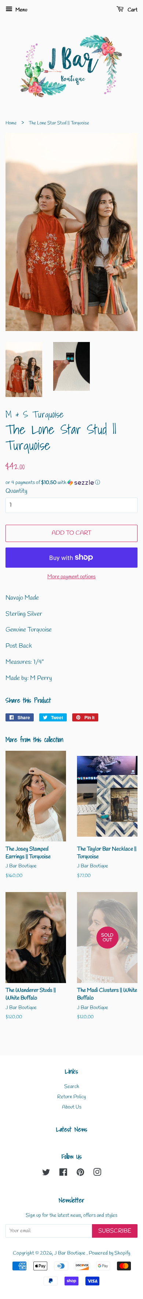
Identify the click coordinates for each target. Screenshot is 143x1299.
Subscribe (114, 1231)
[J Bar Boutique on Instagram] (97, 1174)
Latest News (71, 1129)
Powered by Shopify (109, 1253)
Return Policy (71, 1097)
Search (71, 1086)
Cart (132, 10)
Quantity (16, 491)
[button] (72, 482)
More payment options (71, 577)
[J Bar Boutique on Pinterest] (80, 1174)
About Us (71, 1107)
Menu (20, 10)
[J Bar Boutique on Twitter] (46, 1174)
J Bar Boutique (70, 1253)
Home (11, 123)
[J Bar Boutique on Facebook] (63, 1174)
